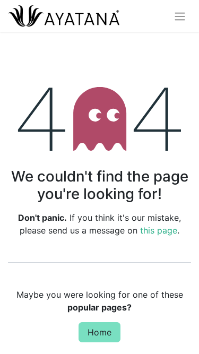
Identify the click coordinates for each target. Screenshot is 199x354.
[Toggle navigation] (180, 16)
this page (158, 230)
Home (99, 332)
